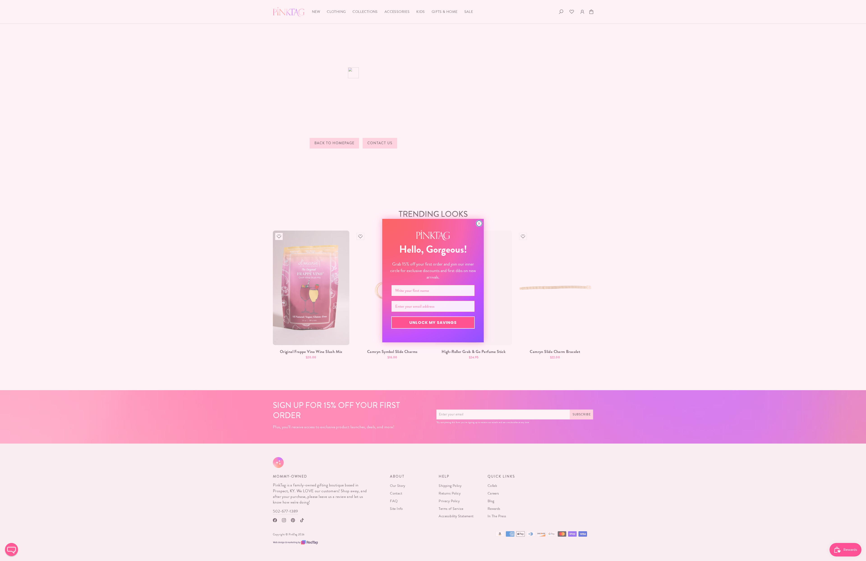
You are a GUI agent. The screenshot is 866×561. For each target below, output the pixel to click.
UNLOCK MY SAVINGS (433, 322)
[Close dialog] (479, 223)
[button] (11, 549)
